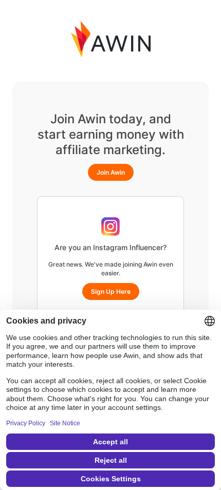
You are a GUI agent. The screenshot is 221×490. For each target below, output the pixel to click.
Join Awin (111, 172)
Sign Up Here (111, 291)
